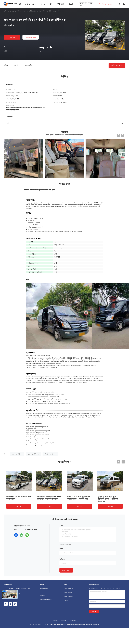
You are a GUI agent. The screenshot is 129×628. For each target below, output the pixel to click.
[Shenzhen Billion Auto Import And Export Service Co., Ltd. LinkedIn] (15, 604)
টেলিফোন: (62, 559)
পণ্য (9, 11)
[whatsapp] (21, 535)
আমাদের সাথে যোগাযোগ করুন (46, 599)
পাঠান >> (94, 611)
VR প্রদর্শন (60, 4)
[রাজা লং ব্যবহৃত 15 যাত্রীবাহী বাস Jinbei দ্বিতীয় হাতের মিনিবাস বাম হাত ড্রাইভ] (105, 35)
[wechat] (27, 535)
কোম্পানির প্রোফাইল (44, 588)
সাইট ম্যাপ (55, 621)
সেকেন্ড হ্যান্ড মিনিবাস (17, 454)
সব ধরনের (66, 600)
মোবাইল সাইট (63, 621)
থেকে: (61, 549)
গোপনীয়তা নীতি (73, 621)
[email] (16, 535)
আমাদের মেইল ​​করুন (30, 37)
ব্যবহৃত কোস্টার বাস (68, 592)
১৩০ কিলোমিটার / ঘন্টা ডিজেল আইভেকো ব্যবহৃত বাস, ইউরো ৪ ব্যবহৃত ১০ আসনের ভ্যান (48, 498)
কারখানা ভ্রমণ (43, 592)
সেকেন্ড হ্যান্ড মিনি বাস (16, 11)
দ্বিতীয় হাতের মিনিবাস (50, 454)
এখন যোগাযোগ (66, 570)
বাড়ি (5, 11)
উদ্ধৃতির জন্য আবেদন (117, 65)
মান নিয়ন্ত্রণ (42, 596)
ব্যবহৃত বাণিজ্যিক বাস (68, 588)
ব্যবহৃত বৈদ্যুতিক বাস (68, 596)
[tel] (33, 535)
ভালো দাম (12, 37)
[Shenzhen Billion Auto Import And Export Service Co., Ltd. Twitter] (10, 604)
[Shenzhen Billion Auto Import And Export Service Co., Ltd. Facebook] (6, 604)
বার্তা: (61, 525)
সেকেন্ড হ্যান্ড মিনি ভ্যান (33, 454)
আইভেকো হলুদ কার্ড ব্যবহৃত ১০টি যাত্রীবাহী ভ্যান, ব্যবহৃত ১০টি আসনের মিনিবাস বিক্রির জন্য (110, 498)
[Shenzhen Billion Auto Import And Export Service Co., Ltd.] (10, 3)
